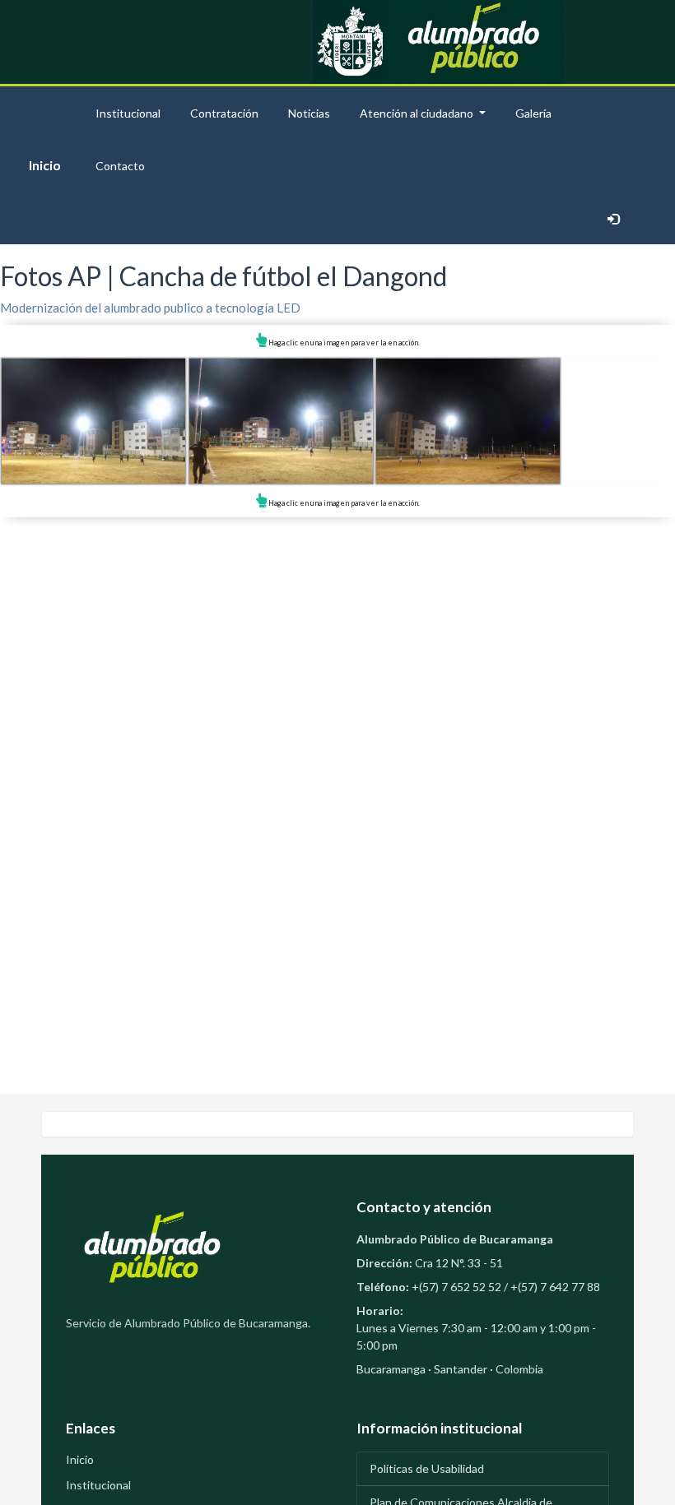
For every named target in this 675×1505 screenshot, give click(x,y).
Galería (533, 113)
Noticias (309, 113)
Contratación (224, 113)
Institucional (128, 113)
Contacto (120, 166)
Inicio (45, 165)
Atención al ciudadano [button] (416, 113)
